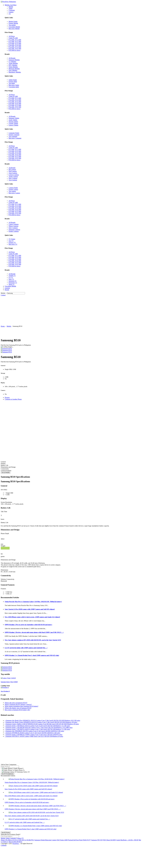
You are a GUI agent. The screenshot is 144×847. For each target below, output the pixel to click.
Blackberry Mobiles (15, 72)
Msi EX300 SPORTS (15, 842)
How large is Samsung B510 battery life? (17, 710)
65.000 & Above (14, 50)
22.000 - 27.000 (15, 41)
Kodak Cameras (14, 231)
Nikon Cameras (13, 226)
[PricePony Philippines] (8, 1)
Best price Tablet (14, 85)
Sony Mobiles (13, 70)
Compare (3, 845)
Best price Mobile (14, 28)
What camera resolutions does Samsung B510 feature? (21, 706)
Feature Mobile (13, 23)
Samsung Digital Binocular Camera (45, 840)
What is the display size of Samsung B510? (18, 708)
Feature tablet (13, 81)
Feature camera (13, 189)
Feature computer (14, 135)
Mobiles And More (10, 5)
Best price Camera (14, 193)
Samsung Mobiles (14, 60)
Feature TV (12, 242)
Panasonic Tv (13, 282)
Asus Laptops (13, 173)
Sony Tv (11, 279)
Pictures (7, 397)
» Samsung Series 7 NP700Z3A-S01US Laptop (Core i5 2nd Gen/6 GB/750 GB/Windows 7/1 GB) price (37, 726)
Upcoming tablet (14, 87)
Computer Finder (14, 133)
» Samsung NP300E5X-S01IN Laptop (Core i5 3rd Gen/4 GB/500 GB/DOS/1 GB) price (32, 733)
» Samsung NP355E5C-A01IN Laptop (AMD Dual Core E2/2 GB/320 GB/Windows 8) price (34, 736)
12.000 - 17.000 (15, 40)
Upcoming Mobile (14, 27)
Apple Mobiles (13, 63)
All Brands (12, 58)
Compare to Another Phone (13, 399)
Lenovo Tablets (13, 125)
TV (10, 14)
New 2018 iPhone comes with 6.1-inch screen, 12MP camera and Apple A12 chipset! (32, 617)
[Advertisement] (72, 310)
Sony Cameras (13, 228)
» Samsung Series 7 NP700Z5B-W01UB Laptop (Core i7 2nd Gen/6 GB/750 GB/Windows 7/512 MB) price (38, 727)
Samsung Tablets (14, 118)
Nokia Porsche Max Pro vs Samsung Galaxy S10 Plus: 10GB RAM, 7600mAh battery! (33, 601)
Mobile (11, 7)
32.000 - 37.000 (15, 43)
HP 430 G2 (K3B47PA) (26, 840)
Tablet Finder (13, 80)
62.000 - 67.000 (15, 48)
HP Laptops (12, 169)
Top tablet (12, 83)
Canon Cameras (14, 224)
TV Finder (12, 239)
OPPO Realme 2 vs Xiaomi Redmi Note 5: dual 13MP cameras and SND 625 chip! (32, 655)
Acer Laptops (13, 180)
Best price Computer (15, 138)
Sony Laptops (13, 178)
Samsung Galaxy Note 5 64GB (9, 682)
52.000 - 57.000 (15, 47)
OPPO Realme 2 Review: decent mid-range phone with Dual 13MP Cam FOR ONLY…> (34, 632)
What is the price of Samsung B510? (16, 703)
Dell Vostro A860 (62, 840)
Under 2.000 (13, 38)
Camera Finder (13, 188)
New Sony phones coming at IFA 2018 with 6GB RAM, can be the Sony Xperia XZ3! (33, 640)
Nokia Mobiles (13, 67)
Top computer (13, 136)
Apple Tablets (13, 120)
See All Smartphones (8, 774)
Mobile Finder (13, 21)
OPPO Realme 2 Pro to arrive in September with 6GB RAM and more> (28, 624)
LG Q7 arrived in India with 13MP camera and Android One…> (26, 648)
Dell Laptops (13, 171)
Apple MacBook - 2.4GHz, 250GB (127, 840)
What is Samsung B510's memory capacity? (18, 704)
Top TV (11, 241)
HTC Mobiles (13, 65)
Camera (11, 12)
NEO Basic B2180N (109, 840)
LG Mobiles (12, 61)
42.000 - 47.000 (15, 45)
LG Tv (11, 277)
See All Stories (6, 832)
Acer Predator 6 (5, 691)
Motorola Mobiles (14, 68)
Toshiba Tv (12, 275)
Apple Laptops (13, 176)
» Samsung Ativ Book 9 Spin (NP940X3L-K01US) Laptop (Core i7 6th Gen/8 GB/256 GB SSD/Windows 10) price (41, 722)
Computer (12, 10)
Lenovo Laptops (14, 175)
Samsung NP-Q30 (97, 840)
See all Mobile (6, 472)
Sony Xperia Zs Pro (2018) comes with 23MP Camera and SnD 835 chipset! (30, 609)
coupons (7, 288)
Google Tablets (13, 123)
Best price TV (13, 244)
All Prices (12, 36)
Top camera (12, 191)
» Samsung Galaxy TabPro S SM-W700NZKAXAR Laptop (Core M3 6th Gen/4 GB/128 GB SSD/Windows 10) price (42, 724)
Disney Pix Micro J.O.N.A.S (10, 840)
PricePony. (16, 843)
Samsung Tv (12, 281)
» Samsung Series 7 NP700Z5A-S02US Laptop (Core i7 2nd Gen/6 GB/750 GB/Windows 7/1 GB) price (37, 729)
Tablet (10, 8)
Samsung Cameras (14, 229)
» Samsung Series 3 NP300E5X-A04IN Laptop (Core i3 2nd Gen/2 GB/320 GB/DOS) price (33, 734)
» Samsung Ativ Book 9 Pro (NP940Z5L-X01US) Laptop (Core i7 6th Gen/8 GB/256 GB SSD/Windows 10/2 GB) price (42, 720)
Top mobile (12, 25)
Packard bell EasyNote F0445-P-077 (79, 840)
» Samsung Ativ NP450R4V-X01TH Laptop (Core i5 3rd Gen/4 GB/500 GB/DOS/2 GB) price (34, 731)
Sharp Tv (11, 284)
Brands (7, 290)
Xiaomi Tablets (13, 121)
